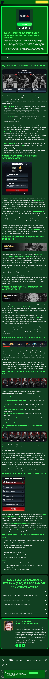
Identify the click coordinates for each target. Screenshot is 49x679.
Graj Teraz (24, 24)
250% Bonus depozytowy (42, 2)
